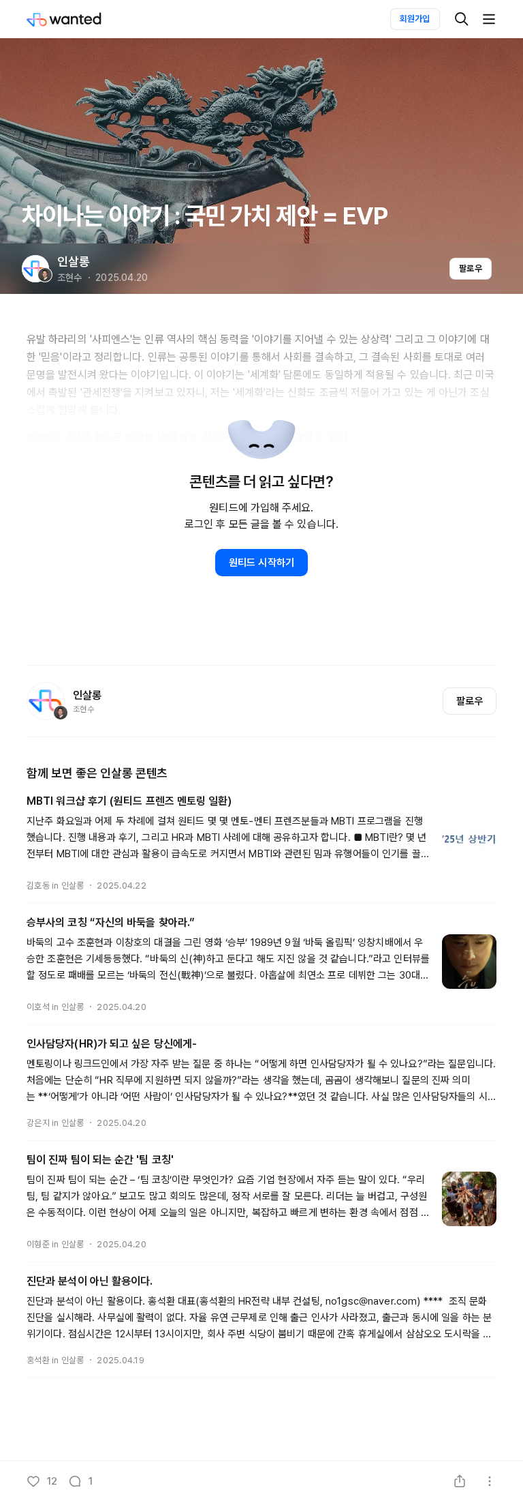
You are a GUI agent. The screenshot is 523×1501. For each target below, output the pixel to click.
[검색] (462, 19)
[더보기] (489, 19)
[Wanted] (77, 19)
